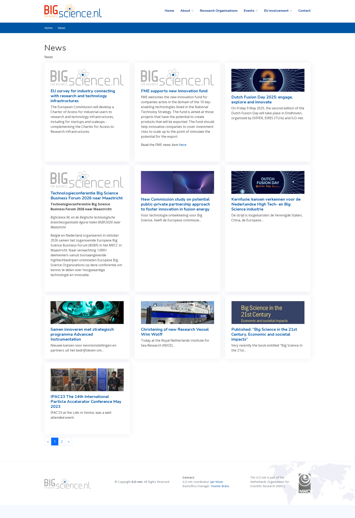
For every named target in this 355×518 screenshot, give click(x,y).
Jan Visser (216, 482)
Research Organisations (219, 10)
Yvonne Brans (220, 486)
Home (169, 10)
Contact (304, 10)
